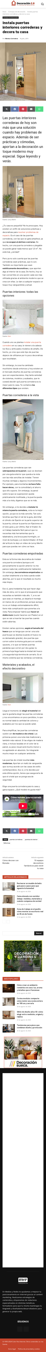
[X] (26, 1329)
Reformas (7, 843)
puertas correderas (16, 839)
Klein (9, 336)
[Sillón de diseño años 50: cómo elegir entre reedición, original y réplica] (9, 1015)
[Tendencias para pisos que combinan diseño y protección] (9, 1028)
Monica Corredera (11, 38)
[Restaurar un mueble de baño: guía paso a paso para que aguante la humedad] (9, 886)
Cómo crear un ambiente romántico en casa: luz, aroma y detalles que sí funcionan (29, 987)
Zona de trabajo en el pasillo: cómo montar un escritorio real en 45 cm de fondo (30, 911)
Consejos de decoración (16, 12)
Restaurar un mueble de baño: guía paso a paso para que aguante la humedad (29, 885)
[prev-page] (4, 921)
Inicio (4, 12)
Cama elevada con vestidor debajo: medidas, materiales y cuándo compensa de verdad (29, 898)
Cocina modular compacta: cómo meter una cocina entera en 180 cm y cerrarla (30, 1000)
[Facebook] (19, 1329)
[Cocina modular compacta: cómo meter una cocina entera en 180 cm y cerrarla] (9, 1001)
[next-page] (8, 921)
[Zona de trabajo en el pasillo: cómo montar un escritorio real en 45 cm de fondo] (9, 912)
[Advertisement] (23, 1170)
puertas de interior (31, 839)
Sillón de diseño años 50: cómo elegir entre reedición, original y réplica (30, 1014)
